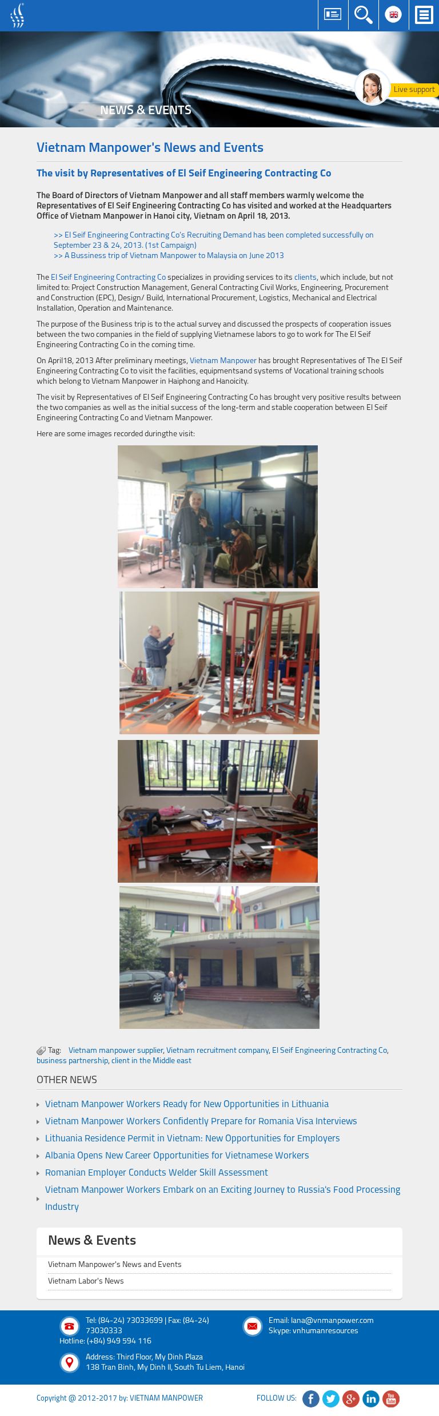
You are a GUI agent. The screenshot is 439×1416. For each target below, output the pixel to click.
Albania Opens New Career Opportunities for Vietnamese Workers (177, 1156)
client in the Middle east (151, 1061)
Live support (414, 90)
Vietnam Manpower (223, 361)
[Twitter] (331, 1398)
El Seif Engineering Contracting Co (108, 277)
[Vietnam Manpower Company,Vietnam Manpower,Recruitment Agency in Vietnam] (18, 16)
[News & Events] (219, 79)
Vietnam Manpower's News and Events (115, 1265)
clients (305, 277)
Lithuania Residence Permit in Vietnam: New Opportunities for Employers (192, 1139)
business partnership (72, 1061)
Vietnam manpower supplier (116, 1051)
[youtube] (391, 1398)
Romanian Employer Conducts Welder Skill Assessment (156, 1173)
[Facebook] (311, 1398)
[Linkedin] (371, 1398)
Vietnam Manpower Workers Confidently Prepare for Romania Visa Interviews (201, 1122)
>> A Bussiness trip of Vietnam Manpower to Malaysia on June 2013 (169, 256)
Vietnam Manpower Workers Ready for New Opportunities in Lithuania (187, 1104)
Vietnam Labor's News (86, 1281)
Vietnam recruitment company (217, 1051)
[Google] (351, 1398)
